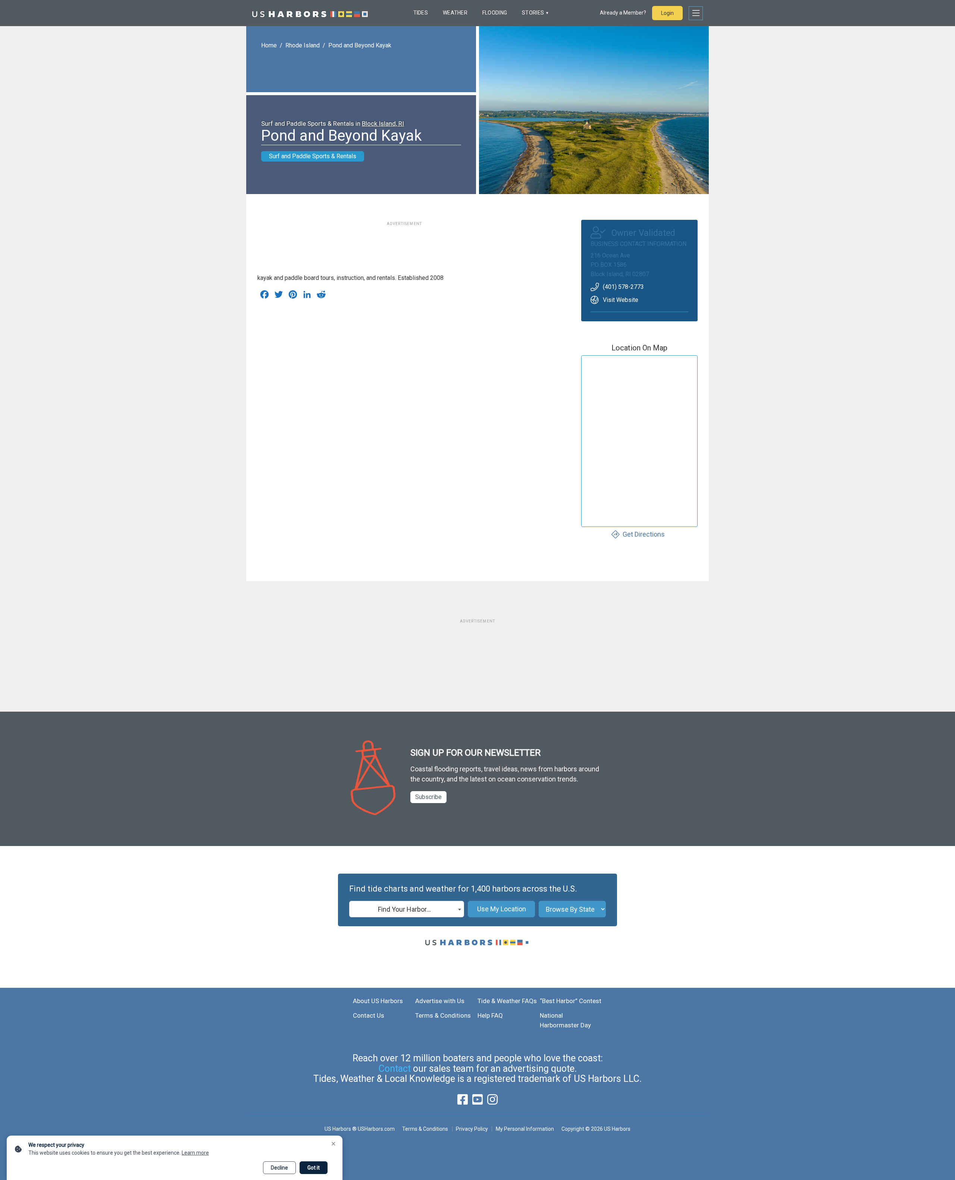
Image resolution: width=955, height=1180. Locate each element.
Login (667, 13)
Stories (533, 13)
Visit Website (620, 299)
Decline (279, 1168)
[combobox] (406, 909)
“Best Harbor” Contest (570, 1001)
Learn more (195, 1153)
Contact (395, 1068)
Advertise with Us (439, 1001)
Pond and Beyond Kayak (359, 45)
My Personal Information (525, 1128)
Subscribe (428, 796)
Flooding (494, 13)
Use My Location (501, 909)
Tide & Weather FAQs (507, 1001)
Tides (420, 13)
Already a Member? (623, 13)
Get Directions (644, 534)
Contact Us (368, 1015)
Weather (455, 13)
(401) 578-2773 (623, 286)
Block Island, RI (383, 123)
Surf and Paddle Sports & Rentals (312, 156)
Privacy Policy (472, 1128)
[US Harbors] (310, 13)
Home (269, 45)
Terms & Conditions (443, 1015)
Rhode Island (302, 45)
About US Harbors (378, 1001)
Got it (313, 1168)
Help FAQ (490, 1015)
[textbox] (407, 909)
